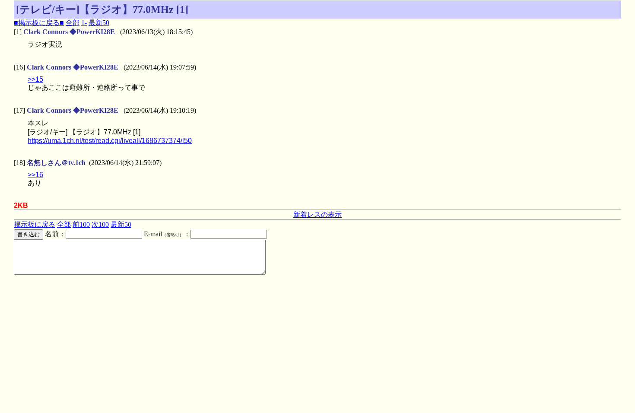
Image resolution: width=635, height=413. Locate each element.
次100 (100, 224)
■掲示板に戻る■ (39, 22)
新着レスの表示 (317, 214)
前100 (81, 224)
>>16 (35, 174)
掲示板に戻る (34, 224)
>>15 (35, 79)
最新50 (99, 22)
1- (84, 22)
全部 (72, 22)
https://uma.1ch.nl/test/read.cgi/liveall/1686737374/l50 (110, 140)
